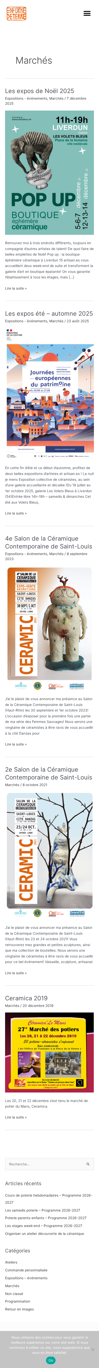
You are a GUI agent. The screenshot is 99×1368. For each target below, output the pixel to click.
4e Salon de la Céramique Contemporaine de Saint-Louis (48, 542)
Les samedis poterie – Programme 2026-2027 (42, 1210)
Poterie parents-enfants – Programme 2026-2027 (46, 1218)
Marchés (56, 98)
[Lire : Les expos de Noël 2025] (49, 172)
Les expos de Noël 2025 (39, 91)
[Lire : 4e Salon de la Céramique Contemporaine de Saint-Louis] (49, 628)
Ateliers (11, 1262)
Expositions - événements (26, 98)
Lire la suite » (16, 288)
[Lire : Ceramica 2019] (49, 1052)
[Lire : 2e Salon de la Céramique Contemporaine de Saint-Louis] (49, 855)
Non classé (14, 1294)
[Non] (92, 1349)
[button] (87, 13)
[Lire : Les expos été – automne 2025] (49, 394)
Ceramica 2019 (26, 998)
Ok (50, 1360)
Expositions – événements (26, 1278)
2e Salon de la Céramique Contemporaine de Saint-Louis (48, 773)
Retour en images (19, 1309)
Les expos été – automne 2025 (49, 313)
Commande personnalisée (26, 1270)
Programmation (17, 1301)
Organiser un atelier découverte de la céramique (44, 1234)
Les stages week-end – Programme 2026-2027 (43, 1226)
